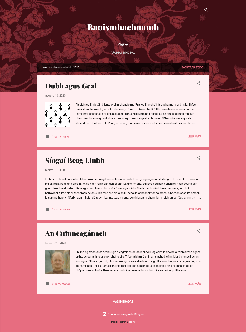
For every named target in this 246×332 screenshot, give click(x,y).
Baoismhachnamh (123, 27)
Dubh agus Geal (70, 85)
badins (132, 322)
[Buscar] (206, 10)
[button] (198, 84)
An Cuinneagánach (76, 233)
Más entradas (123, 301)
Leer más (194, 136)
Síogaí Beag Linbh (75, 160)
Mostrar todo (192, 67)
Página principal (123, 52)
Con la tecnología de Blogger (125, 314)
